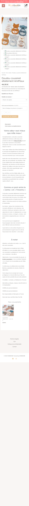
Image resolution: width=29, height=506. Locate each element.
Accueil (3, 72)
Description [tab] (8, 124)
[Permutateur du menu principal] (3, 5)
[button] (2, 16)
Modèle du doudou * (7, 97)
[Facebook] (13, 358)
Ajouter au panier (10, 116)
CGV (14, 341)
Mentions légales (14, 339)
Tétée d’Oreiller (18, 140)
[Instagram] (16, 358)
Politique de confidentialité (14, 344)
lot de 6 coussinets (7, 259)
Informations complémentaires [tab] (13, 126)
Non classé (8, 72)
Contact (15, 346)
